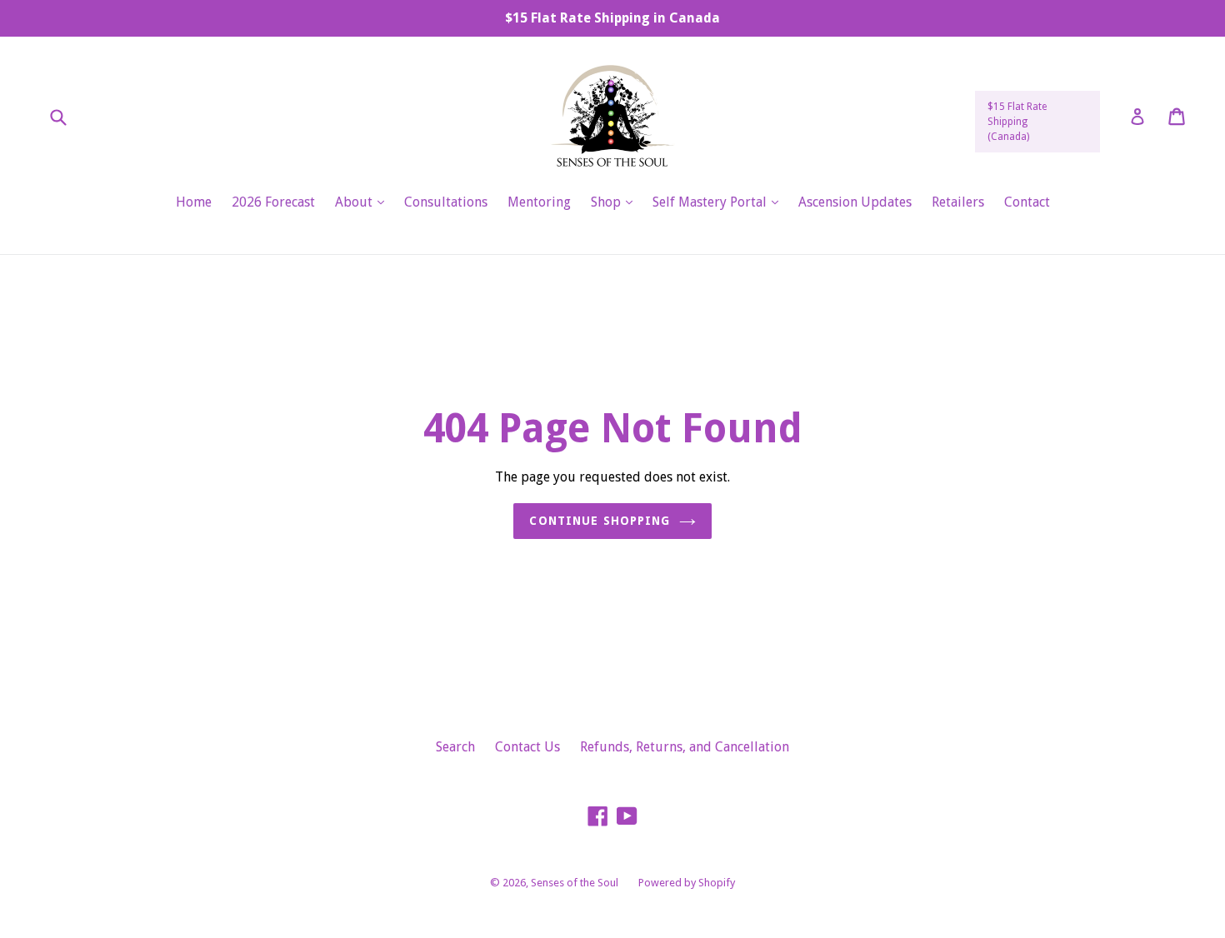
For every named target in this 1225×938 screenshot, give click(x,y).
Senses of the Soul (574, 882)
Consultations (446, 202)
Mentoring (539, 202)
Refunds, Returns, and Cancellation (684, 747)
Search (455, 747)
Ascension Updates (855, 202)
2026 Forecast (273, 202)
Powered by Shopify (686, 882)
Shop (616, 201)
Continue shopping (599, 520)
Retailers (958, 202)
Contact (1027, 202)
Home (194, 202)
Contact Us (527, 747)
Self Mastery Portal (719, 201)
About (363, 201)
